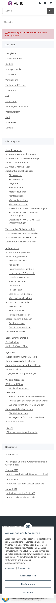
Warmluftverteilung (18, 200)
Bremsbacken (15, 306)
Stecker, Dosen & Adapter (21, 294)
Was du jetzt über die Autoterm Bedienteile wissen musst (26, 463)
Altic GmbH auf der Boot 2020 (21, 493)
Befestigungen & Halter (20, 327)
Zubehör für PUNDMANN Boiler (20, 241)
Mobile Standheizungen (16, 162)
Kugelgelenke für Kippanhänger (20, 373)
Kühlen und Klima (14, 384)
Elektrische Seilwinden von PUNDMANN (28, 396)
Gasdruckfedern (16, 323)
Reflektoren (14, 285)
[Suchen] (50, 11)
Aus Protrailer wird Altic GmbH (21, 497)
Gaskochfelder (12, 342)
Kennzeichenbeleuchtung (21, 269)
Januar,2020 (11, 489)
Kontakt (9, 64)
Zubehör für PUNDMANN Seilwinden (26, 404)
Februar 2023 (11, 470)
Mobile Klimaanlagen (19, 388)
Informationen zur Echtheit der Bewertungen (26, 600)
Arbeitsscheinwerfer (18, 260)
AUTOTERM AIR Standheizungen (20, 154)
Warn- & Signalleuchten (20, 298)
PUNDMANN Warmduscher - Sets (21, 237)
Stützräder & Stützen (15, 331)
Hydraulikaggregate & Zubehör (20, 361)
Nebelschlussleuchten (19, 277)
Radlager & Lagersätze (19, 314)
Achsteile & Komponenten (17, 252)
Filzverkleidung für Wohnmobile (22, 432)
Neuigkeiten (11, 53)
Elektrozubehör (16, 187)
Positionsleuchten (17, 281)
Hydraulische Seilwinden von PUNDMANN (29, 400)
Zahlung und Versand (15, 85)
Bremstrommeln (17, 310)
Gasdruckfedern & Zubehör (18, 319)
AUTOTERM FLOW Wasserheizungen (22, 158)
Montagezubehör (17, 195)
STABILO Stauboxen (18, 413)
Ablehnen (28, 592)
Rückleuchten (15, 289)
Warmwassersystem (18, 204)
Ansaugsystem (16, 179)
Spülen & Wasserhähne (16, 346)
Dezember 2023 (13, 454)
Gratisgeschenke (13, 69)
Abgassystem (15, 175)
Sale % (10, 428)
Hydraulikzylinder (13, 369)
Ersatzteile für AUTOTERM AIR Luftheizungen (23, 214)
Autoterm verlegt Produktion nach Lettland (27, 474)
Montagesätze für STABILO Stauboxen (27, 417)
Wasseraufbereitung (15, 421)
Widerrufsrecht (12, 111)
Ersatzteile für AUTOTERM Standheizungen (26, 208)
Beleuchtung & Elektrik (16, 256)
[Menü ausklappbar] (3, 2)
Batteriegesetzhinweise (16, 106)
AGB (7, 95)
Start (7, 117)
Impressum (10, 568)
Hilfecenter (10, 122)
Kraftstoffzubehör (17, 191)
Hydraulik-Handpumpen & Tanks (21, 356)
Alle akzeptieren (28, 575)
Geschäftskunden (13, 58)
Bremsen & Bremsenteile (17, 302)
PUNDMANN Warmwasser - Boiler (21, 233)
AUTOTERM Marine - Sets (17, 166)
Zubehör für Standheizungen (19, 171)
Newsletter (10, 90)
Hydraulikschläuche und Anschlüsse (22, 365)
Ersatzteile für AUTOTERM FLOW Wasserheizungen (24, 221)
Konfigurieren (28, 584)
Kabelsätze (14, 264)
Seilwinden (10, 392)
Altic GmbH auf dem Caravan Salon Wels (26, 483)
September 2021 (13, 479)
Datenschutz (24, 568)
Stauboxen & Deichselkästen (19, 409)
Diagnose (13, 183)
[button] (39, 3)
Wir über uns (11, 80)
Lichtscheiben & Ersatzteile (22, 273)
